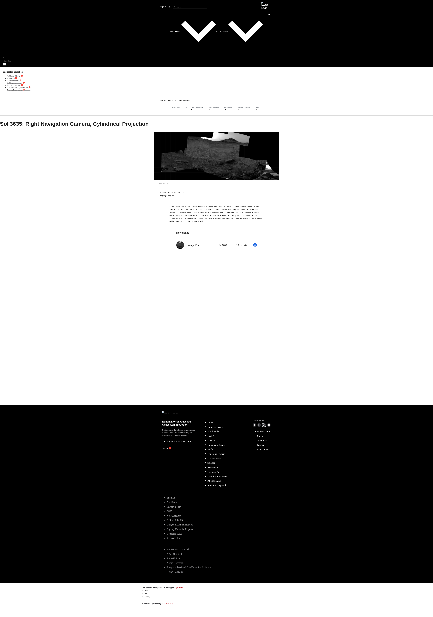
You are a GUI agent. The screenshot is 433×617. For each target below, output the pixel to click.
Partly (147, 597)
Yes (146, 591)
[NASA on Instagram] (259, 425)
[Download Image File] (255, 246)
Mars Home (176, 108)
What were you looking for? (157, 604)
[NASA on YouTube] (269, 425)
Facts (185, 108)
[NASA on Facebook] (254, 425)
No (146, 594)
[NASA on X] (264, 425)
